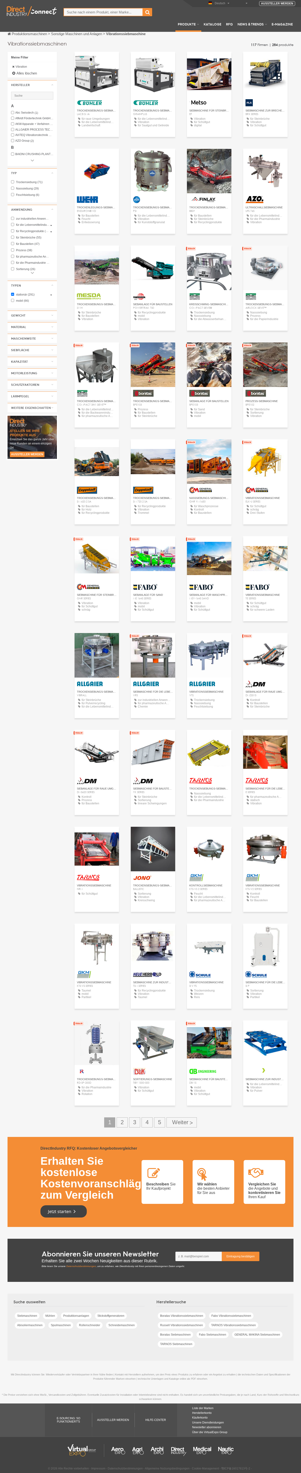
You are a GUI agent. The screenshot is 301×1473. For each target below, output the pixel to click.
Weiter (181, 1122)
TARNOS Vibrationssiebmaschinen (233, 1325)
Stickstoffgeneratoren (110, 1315)
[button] (32, 85)
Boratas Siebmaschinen (175, 1334)
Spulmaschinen (61, 1325)
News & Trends (251, 24)
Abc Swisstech (26, 113)
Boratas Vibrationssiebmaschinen (181, 1315)
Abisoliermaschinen (30, 1325)
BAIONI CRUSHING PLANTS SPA (34, 154)
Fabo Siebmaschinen (212, 1334)
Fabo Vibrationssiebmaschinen (231, 1315)
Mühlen (50, 1315)
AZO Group (24, 141)
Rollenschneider (89, 1325)
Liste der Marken (203, 1408)
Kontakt (209, 59)
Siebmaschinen (27, 1315)
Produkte (187, 24)
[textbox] (103, 12)
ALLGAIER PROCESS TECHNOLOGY (34, 130)
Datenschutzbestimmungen (81, 1266)
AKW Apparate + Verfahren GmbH (34, 124)
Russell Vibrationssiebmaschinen (181, 1325)
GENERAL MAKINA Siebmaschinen (257, 1334)
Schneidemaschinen (121, 1325)
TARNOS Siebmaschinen (176, 1344)
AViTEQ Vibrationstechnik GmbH (34, 135)
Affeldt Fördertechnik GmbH (34, 118)
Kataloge (212, 24)
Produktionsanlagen (76, 1315)
